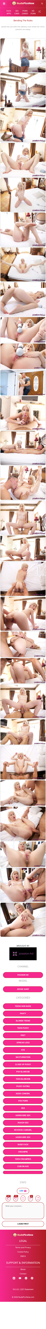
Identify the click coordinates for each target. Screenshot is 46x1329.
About (23, 1269)
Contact (23, 1273)
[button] (30, 1198)
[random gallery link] (39, 11)
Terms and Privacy (23, 1247)
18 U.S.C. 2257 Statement (23, 1289)
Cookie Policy (23, 1252)
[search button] (42, 3)
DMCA (23, 1256)
